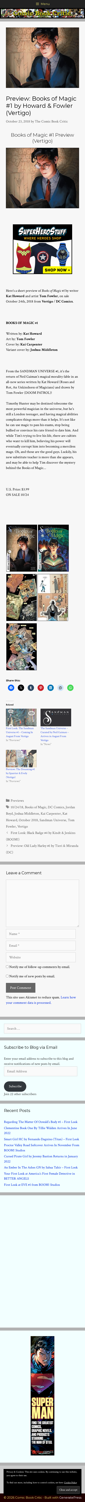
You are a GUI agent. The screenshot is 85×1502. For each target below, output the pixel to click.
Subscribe (15, 1086)
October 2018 (28, 820)
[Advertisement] (42, 1260)
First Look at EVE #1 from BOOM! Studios (32, 1185)
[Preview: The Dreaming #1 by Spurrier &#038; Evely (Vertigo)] (21, 759)
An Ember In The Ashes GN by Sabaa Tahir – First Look (41, 1167)
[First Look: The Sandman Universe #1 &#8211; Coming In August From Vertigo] (21, 717)
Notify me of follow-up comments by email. (39, 967)
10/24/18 (17, 807)
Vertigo (22, 826)
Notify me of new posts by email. (32, 976)
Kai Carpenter (51, 813)
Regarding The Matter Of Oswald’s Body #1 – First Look (40, 1122)
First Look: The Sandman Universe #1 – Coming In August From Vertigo (20, 732)
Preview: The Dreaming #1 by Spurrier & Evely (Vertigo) (20, 773)
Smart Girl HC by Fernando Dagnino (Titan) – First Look (41, 1139)
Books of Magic (35, 807)
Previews (17, 800)
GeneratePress (70, 1497)
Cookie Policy (70, 1482)
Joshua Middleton (26, 813)
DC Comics (56, 807)
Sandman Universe (53, 820)
